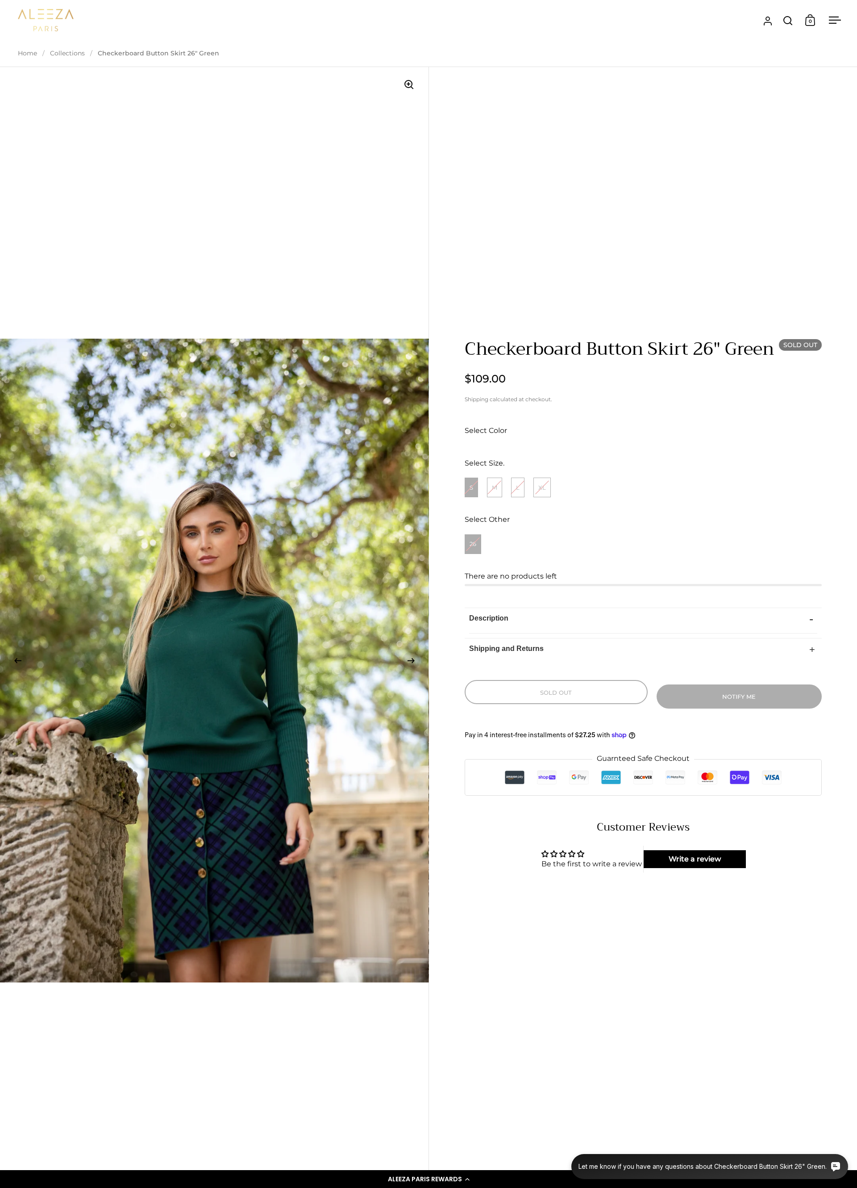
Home (27, 53)
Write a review (695, 859)
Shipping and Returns (506, 648)
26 (473, 543)
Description (488, 618)
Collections (67, 53)
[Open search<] (788, 20)
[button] (428, 1179)
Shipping (476, 399)
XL (542, 487)
